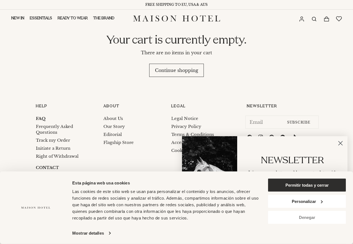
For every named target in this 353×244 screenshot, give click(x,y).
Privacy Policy (186, 126)
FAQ (41, 118)
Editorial (112, 134)
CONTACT (47, 167)
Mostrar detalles (88, 233)
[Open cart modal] (326, 19)
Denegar (307, 217)
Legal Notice (184, 118)
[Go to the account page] (301, 18)
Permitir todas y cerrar (307, 185)
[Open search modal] (313, 18)
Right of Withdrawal (57, 156)
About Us (113, 118)
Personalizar (304, 201)
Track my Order (53, 140)
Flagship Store (118, 142)
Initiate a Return (53, 148)
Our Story (114, 126)
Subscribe (299, 122)
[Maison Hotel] (176, 18)
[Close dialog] (340, 143)
